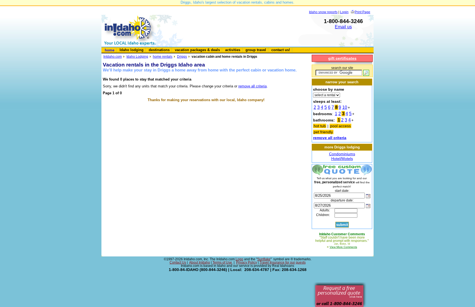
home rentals (162, 56)
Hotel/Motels (342, 158)
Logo (239, 259)
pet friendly (323, 132)
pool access (340, 126)
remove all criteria (252, 86)
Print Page (362, 12)
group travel (255, 50)
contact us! (280, 50)
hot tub (320, 126)
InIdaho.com (112, 56)
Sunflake (263, 259)
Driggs (182, 56)
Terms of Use (222, 262)
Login (344, 12)
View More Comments (343, 246)
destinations (159, 50)
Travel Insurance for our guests (282, 262)
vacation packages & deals (197, 50)
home (109, 50)
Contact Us (178, 262)
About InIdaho (199, 262)
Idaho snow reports (323, 12)
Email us (343, 26)
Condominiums (342, 154)
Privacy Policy (246, 262)
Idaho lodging (131, 50)
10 (344, 107)
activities (232, 50)
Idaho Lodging (137, 56)
